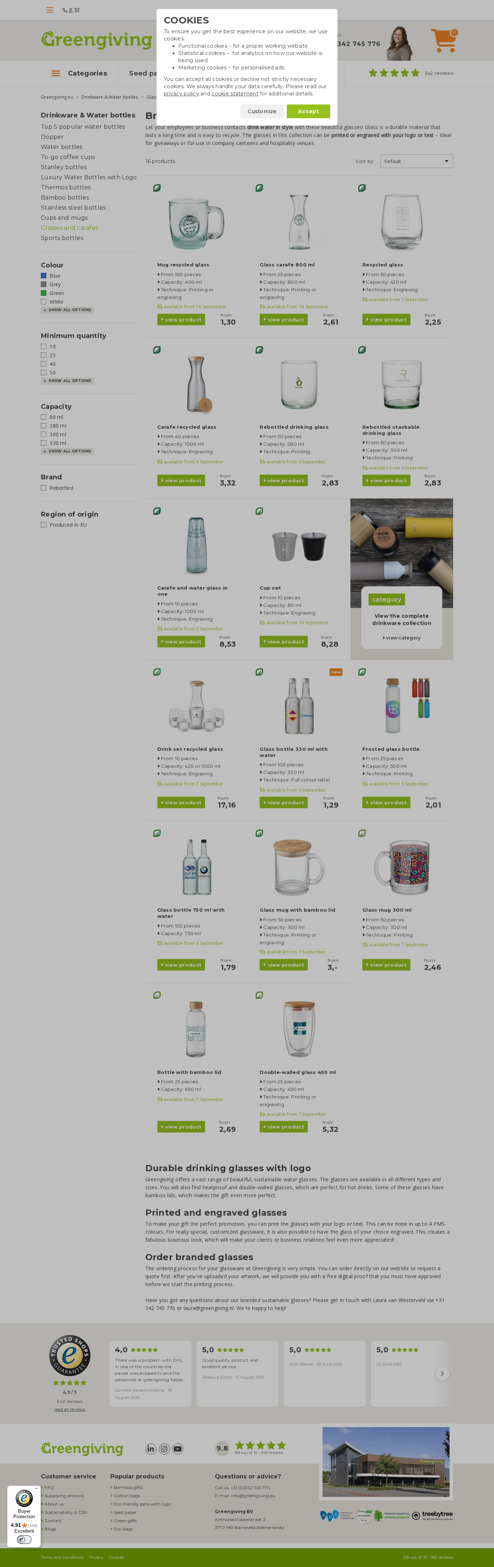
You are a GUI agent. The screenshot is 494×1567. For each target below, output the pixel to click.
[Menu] (36, 1490)
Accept (308, 111)
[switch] (24, 1539)
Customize (262, 111)
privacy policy (181, 93)
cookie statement (235, 93)
